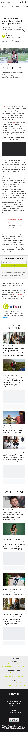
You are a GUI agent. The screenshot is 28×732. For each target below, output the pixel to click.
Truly (13, 122)
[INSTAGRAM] (16, 307)
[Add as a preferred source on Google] (14, 720)
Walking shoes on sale (20, 685)
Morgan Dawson (7, 106)
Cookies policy (14, 708)
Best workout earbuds (20, 676)
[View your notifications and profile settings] (20, 2)
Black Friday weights (20, 682)
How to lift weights (20, 663)
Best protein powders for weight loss (21, 673)
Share (6, 67)
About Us (14, 698)
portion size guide (17, 294)
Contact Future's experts (14, 701)
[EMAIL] (21, 307)
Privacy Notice (20, 271)
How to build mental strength (7, 666)
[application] (14, 148)
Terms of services (18, 269)
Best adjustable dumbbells (7, 672)
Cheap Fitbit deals (7, 685)
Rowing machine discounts (7, 682)
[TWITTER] (13, 307)
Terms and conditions (14, 703)
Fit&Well (9, 35)
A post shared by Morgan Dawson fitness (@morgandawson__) (14, 221)
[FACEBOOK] (11, 307)
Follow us (15, 67)
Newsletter (23, 67)
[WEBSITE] (18, 307)
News (19, 37)
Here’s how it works (15, 41)
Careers (14, 710)
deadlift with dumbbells (13, 246)
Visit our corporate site (18, 726)
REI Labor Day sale (14, 6)
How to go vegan (20, 666)
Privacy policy (14, 705)
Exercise (4, 13)
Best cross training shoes (7, 676)
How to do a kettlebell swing (7, 663)
